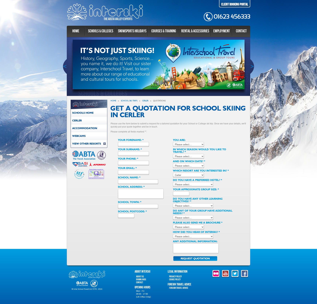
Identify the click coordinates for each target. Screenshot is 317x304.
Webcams (79, 136)
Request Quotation (195, 258)
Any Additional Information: (195, 241)
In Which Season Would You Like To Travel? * (199, 150)
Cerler (77, 120)
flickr (216, 274)
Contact (241, 31)
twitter (235, 274)
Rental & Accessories (195, 31)
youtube (225, 274)
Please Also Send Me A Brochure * (198, 223)
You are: (179, 140)
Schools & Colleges (100, 31)
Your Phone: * (128, 159)
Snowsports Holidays (132, 31)
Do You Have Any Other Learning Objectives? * (198, 200)
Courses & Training (163, 31)
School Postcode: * (132, 211)
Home (75, 31)
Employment (221, 31)
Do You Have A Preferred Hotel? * (197, 180)
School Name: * (129, 177)
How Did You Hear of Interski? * (196, 232)
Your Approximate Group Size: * (196, 189)
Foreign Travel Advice (178, 287)
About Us (140, 276)
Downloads (141, 279)
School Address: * (131, 187)
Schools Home (83, 112)
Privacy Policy (175, 276)
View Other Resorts (86, 143)
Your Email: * (127, 168)
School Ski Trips (129, 101)
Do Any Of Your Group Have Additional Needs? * (202, 212)
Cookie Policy (175, 279)
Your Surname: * (130, 149)
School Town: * (129, 202)
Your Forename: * (131, 140)
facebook (244, 274)
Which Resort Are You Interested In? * (201, 171)
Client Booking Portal (234, 4)
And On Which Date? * (189, 161)
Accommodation (84, 128)
